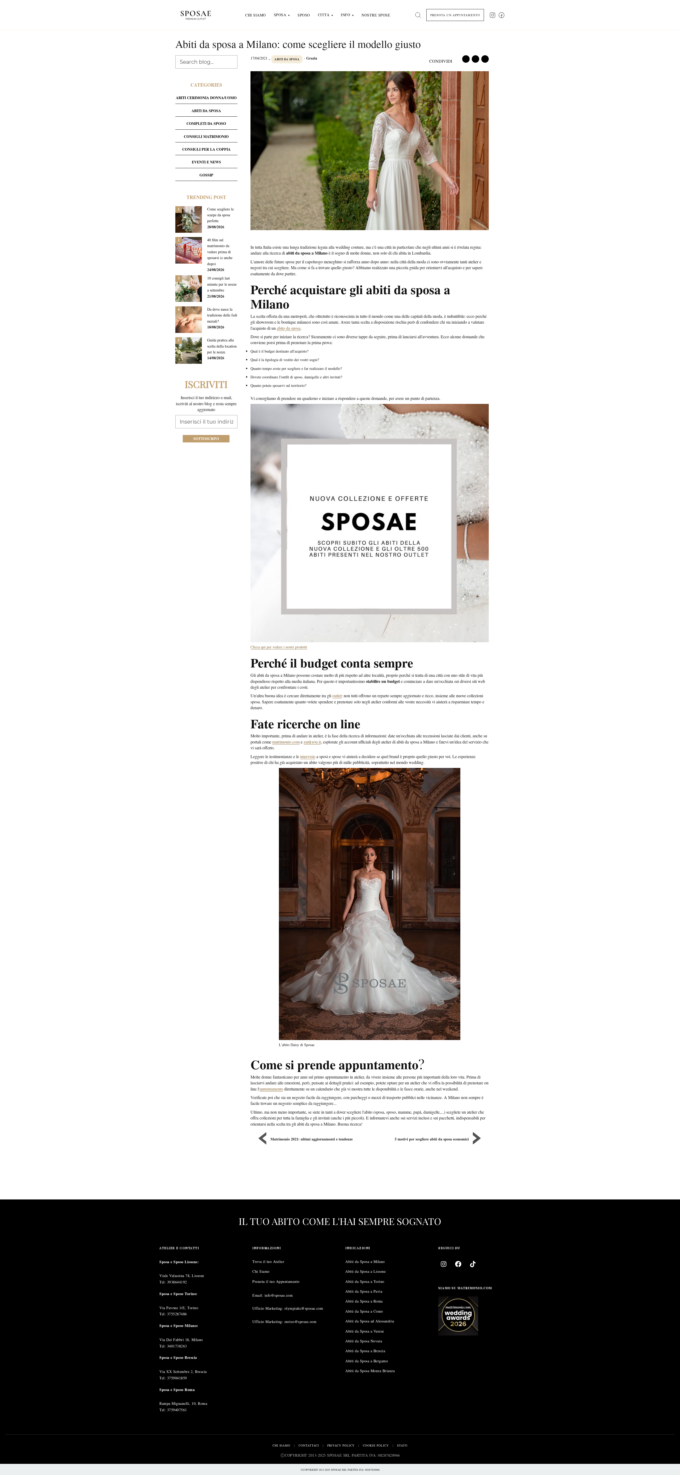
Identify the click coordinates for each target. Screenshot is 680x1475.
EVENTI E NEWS (206, 162)
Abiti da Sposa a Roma (364, 1301)
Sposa (280, 14)
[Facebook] (458, 1264)
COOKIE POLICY (376, 1445)
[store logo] (199, 15)
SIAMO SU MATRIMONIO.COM (465, 1288)
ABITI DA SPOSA (286, 59)
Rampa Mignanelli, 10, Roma (183, 1403)
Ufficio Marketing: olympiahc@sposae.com (287, 1308)
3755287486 (177, 1313)
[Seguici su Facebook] (501, 15)
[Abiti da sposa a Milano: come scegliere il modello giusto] (369, 151)
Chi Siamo (255, 15)
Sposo (304, 15)
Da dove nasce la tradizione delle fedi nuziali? (222, 315)
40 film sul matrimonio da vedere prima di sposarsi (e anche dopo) (219, 251)
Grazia (311, 58)
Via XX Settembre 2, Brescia (183, 1371)
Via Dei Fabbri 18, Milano (181, 1339)
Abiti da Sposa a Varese (364, 1331)
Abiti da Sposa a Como (364, 1311)
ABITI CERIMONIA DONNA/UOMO (206, 97)
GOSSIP (206, 175)
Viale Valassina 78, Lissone (181, 1275)
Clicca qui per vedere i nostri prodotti (278, 646)
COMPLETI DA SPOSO (206, 123)
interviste (307, 756)
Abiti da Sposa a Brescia (365, 1350)
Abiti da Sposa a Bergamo (366, 1360)
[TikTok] (473, 1264)
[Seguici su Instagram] (492, 15)
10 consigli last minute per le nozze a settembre (222, 284)
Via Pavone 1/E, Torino (178, 1307)
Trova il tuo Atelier (268, 1261)
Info (345, 14)
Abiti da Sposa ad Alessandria (369, 1321)
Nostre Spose (376, 15)
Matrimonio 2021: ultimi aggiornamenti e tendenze (311, 1139)
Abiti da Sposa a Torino (364, 1281)
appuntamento (271, 1089)
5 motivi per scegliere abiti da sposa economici (432, 1139)
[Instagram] (443, 1264)
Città (324, 14)
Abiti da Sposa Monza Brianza (370, 1370)
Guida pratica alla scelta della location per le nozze (222, 345)
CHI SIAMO (281, 1445)
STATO (402, 1445)
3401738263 (177, 1345)
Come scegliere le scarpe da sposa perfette (220, 214)
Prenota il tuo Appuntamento (276, 1281)
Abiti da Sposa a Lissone (365, 1271)
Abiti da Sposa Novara (363, 1340)
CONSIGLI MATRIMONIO (206, 136)
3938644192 (177, 1281)
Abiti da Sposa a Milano (365, 1261)
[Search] (418, 15)
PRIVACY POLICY (341, 1445)
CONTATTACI (309, 1445)
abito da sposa (288, 328)
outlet (337, 695)
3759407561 (177, 1409)
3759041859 (177, 1377)
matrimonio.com (286, 742)
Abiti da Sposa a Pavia (363, 1291)
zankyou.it (312, 742)
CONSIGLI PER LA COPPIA (206, 149)
